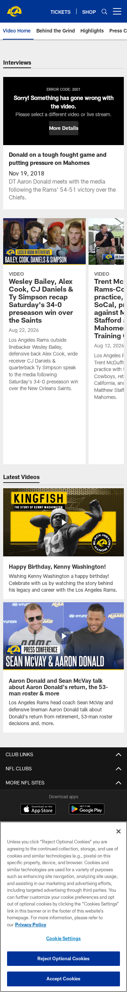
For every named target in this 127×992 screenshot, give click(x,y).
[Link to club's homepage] (14, 8)
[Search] (104, 11)
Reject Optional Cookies (63, 958)
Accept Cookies (64, 978)
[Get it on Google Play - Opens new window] (86, 812)
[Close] (118, 831)
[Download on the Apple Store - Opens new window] (38, 810)
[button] (63, 128)
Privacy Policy (30, 924)
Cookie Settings (63, 938)
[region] (63, 906)
